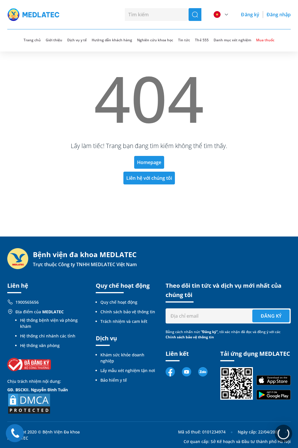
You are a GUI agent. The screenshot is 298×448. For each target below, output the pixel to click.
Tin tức (184, 40)
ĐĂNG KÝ (271, 316)
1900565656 (27, 302)
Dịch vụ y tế (77, 40)
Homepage (149, 162)
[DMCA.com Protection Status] (29, 403)
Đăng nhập (279, 14)
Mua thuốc (265, 40)
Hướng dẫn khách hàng (112, 40)
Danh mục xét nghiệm (232, 40)
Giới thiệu (54, 40)
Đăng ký (250, 14)
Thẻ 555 (201, 40)
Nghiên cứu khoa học (155, 40)
